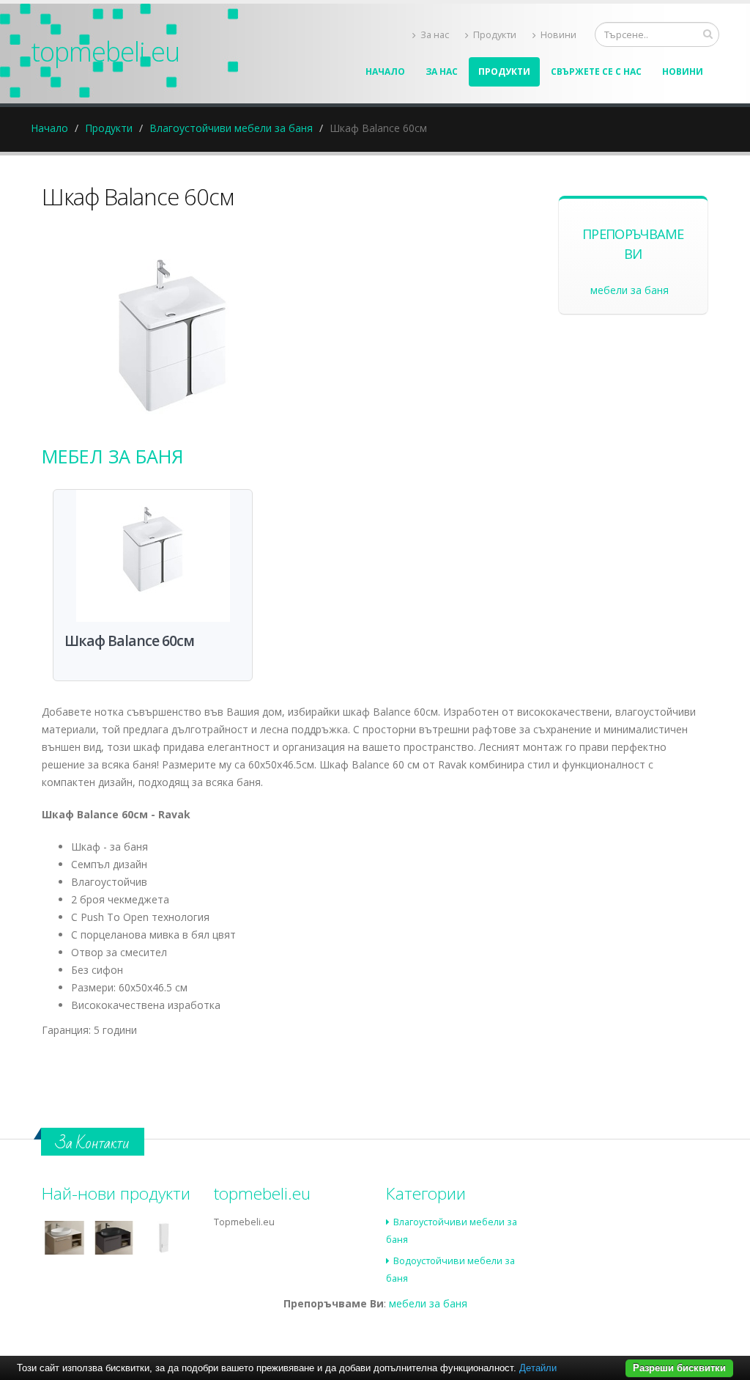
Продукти (494, 35)
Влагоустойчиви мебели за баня (231, 128)
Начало (385, 71)
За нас (434, 35)
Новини (558, 35)
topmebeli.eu (105, 51)
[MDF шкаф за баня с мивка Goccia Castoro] (64, 1238)
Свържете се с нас (596, 71)
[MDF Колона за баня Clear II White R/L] (163, 1238)
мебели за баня (629, 290)
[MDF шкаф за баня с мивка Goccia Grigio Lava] (114, 1238)
